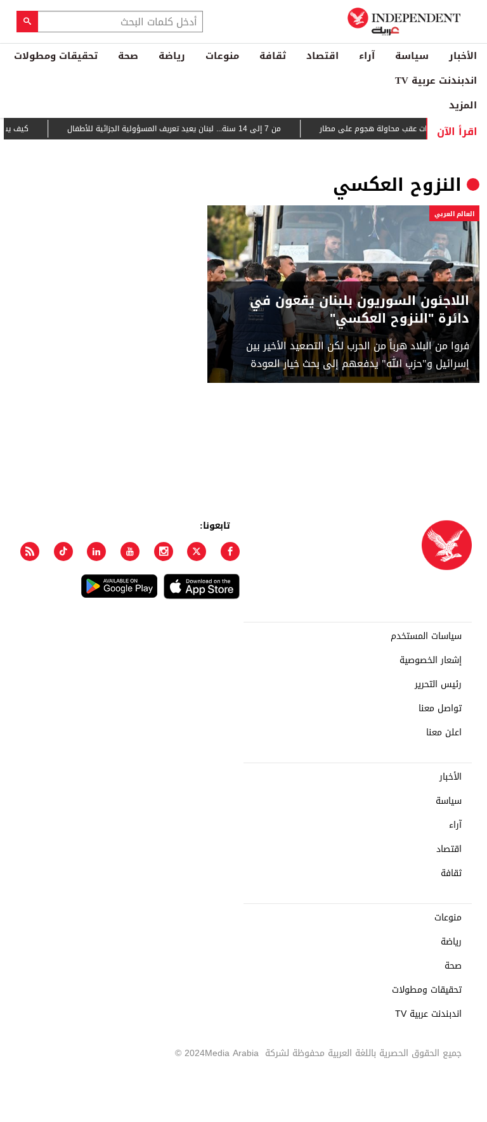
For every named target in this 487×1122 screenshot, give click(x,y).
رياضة (172, 56)
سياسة (412, 56)
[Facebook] (230, 551)
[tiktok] (63, 551)
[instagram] (163, 551)
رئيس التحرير (438, 685)
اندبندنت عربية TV (436, 80)
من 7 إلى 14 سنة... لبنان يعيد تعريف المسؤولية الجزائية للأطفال (183, 129)
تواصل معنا (440, 709)
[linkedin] (96, 551)
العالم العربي (454, 214)
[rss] (29, 551)
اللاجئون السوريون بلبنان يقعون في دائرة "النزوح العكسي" (359, 309)
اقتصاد (322, 56)
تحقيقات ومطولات (56, 56)
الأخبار (463, 56)
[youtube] (130, 551)
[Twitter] (196, 551)
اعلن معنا (444, 733)
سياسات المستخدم (426, 636)
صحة (128, 56)
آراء (367, 56)
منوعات (222, 56)
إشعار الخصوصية (430, 660)
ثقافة (272, 56)
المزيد (463, 105)
